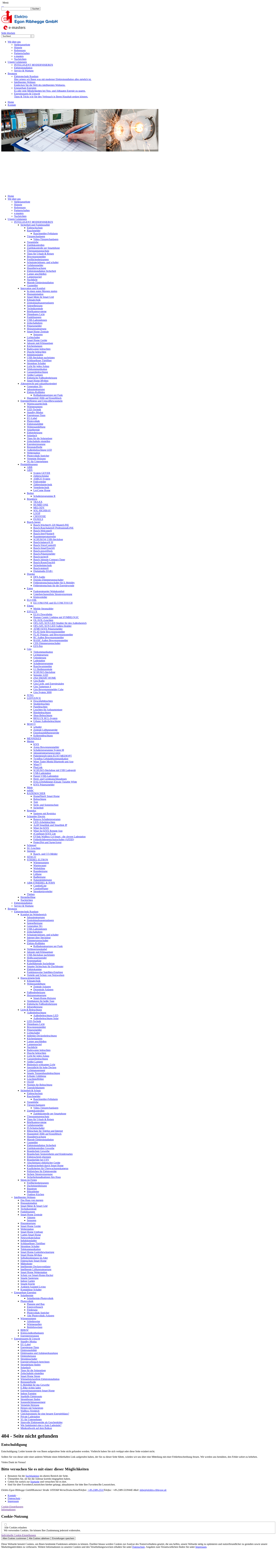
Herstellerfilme (28, 897)
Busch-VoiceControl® (44, 545)
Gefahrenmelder (35, 265)
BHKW (25, 1330)
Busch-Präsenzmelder (44, 553)
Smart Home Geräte (37, 340)
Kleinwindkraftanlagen (32, 1333)
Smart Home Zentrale (38, 331)
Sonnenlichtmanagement (33, 1402)
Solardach (32, 435)
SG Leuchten (33, 848)
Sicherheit (38, 807)
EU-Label (32, 418)
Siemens (31, 851)
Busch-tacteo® (40, 556)
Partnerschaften (22, 53)
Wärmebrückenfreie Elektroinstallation (40, 1379)
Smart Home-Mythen (37, 380)
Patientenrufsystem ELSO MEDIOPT (52, 755)
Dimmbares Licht (36, 314)
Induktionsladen (35, 354)
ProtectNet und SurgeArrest (47, 842)
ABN (30, 470)
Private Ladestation (30, 1416)
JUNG (30, 695)
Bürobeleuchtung (42, 712)
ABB (29, 467)
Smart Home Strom (30, 1376)
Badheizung (39, 877)
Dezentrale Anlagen (43, 989)
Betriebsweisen (34, 1327)
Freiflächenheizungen (38, 259)
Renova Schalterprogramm (46, 819)
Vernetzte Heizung (36, 458)
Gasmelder (32, 285)
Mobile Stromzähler (43, 608)
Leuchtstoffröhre (35, 1079)
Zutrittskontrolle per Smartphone (43, 248)
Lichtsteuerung (40, 654)
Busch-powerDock (43, 551)
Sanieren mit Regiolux (44, 813)
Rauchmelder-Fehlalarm (45, 233)
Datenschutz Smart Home (33, 1260)
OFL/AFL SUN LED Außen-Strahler (52, 626)
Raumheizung (40, 871)
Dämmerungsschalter (37, 940)
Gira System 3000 (42, 692)
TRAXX (37, 501)
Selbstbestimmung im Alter (34, 1258)
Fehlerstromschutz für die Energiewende (53, 585)
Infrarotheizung (34, 1006)
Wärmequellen (34, 1324)
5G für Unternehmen (37, 461)
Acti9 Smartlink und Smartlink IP (50, 825)
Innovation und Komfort (33, 288)
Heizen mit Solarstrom (32, 1408)
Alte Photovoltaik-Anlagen (40, 1315)
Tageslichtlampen (36, 1087)
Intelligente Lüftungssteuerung (36, 1269)
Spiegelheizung (34, 305)
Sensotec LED (40, 675)
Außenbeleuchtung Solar (46, 1018)
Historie (18, 47)
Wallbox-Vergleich (30, 1410)
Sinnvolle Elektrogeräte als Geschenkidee (42, 1422)
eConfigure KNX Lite (44, 833)
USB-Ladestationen (37, 320)
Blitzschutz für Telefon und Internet (45, 1131)
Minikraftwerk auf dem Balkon (36, 1428)
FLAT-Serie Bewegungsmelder (49, 631)
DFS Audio (39, 577)
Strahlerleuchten (41, 703)
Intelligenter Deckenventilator (35, 1266)
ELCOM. (32, 600)
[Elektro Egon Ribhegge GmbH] (29, 22)
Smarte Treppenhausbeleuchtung (43, 1073)
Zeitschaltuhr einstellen (38, 441)
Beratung (12, 73)
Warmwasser (39, 865)
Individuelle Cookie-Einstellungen (18, 1535)
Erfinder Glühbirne (36, 1076)
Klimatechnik (34, 299)
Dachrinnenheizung (37, 1185)
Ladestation (39, 660)
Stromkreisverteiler (42, 891)
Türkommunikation (43, 652)
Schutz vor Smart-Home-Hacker (37, 1275)
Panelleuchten (40, 706)
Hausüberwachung (36, 268)
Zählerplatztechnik (42, 484)
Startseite (34, 1481)
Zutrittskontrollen (35, 245)
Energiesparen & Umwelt (51, 95)
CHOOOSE (39, 516)
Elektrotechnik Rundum (52, 78)
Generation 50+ (35, 386)
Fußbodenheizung (36, 992)
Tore (35, 802)
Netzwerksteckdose (30, 1237)
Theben (31, 894)
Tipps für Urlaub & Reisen (40, 253)
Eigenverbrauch (35, 1307)
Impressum (13, 1501)
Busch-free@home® (43, 533)
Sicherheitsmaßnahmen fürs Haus (44, 1177)
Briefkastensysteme (36, 311)
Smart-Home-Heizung (44, 998)
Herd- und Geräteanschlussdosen (50, 779)
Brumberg (32, 499)
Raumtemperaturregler (44, 536)
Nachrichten (20, 59)
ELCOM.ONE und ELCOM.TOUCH (53, 602)
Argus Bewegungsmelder (46, 747)
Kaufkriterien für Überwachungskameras (47, 1168)
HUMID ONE (40, 504)
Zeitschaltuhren (34, 323)
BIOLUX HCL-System (45, 718)
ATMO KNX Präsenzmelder (48, 628)
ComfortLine (39, 885)
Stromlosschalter (29, 1359)
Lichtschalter (33, 337)
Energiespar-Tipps (36, 415)
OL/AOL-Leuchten (43, 620)
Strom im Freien (29, 1180)
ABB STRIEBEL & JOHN (41, 882)
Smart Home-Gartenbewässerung (37, 1252)
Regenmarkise (34, 960)
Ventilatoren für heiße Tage (40, 1001)
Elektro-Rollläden (36, 392)
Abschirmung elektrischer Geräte (43, 1162)
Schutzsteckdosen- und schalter (43, 262)
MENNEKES (34, 738)
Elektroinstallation (23, 67)
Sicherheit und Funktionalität (35, 224)
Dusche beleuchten (36, 351)
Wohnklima (39, 868)
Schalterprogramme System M (48, 750)
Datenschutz (14, 1498)
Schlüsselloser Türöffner (39, 360)
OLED (30, 1081)
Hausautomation (35, 294)
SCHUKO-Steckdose (44, 672)
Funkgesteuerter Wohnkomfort (48, 591)
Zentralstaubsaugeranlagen (40, 302)
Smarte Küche (28, 1283)
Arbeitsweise (33, 1321)
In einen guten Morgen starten (42, 291)
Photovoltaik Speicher (38, 455)
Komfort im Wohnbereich (33, 914)
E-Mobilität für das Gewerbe (35, 1384)
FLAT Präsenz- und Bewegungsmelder (53, 634)
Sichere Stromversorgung (40, 1174)
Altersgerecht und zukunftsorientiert (39, 383)
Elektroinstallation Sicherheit (41, 271)
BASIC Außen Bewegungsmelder (50, 640)
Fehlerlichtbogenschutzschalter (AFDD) (53, 839)
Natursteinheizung (42, 879)
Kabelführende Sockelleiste (41, 963)
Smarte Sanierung (29, 1278)
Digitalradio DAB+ (43, 571)
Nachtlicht (32, 279)
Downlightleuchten (43, 701)
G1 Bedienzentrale (42, 669)
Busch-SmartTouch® (44, 548)
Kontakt (12, 105)
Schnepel (31, 845)
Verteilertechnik (41, 487)
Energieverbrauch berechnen (35, 1361)
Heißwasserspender (37, 957)
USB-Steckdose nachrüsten (41, 357)
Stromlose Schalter (36, 363)
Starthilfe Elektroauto (31, 1396)
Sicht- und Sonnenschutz (46, 804)
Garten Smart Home (31, 1234)
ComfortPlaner (40, 888)
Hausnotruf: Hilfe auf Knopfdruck (44, 398)
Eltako (30, 605)
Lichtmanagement (36, 1070)
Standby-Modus (35, 412)
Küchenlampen (34, 346)
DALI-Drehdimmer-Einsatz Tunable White (55, 781)
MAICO (31, 724)
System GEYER (41, 473)
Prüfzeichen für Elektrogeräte (42, 1171)
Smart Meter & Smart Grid (40, 297)
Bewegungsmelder (36, 256)
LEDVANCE (34, 698)
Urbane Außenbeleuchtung (47, 721)
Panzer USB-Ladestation (46, 776)
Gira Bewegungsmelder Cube (48, 689)
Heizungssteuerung (36, 328)
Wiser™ (37, 764)
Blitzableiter (33, 1191)
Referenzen (20, 50)
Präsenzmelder (34, 325)
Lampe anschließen (36, 274)
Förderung (32, 1309)
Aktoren (31, 1217)
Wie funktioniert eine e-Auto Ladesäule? (41, 1425)
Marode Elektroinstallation (40, 282)
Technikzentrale (35, 308)
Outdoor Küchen (35, 1194)
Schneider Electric (36, 816)
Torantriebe (32, 242)
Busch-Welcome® (42, 530)
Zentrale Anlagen (42, 986)
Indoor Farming (28, 1393)
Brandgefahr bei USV (38, 1159)
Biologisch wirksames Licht (41, 1064)
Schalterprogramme (43, 663)
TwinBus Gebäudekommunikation (50, 758)
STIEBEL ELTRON (37, 859)
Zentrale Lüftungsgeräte (45, 729)
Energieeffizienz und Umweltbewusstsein (42, 400)
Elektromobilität (35, 424)
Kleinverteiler (40, 597)
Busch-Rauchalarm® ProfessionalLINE (53, 527)
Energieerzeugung (36, 444)
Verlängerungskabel (37, 949)
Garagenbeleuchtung (37, 372)
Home (11, 102)
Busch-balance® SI (43, 542)
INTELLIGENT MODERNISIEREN (33, 64)
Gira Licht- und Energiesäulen (48, 683)
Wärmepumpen (34, 406)
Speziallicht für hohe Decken (41, 1067)
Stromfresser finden (30, 1399)
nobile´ (30, 790)
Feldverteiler (39, 481)
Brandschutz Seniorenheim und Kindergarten (50, 1154)
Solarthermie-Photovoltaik (40, 1298)
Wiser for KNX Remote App (48, 830)
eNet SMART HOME (44, 678)
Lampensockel (34, 276)
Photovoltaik (33, 421)
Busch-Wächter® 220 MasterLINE (51, 525)
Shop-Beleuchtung (42, 715)
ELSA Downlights (42, 614)
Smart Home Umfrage (32, 1232)
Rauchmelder (33, 230)
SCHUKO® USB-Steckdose (48, 539)
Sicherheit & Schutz (31, 1090)
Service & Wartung (24, 70)
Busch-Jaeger (34, 522)
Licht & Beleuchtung (31, 1009)
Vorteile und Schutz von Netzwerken (45, 975)
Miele (30, 787)
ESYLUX (32, 611)
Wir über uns (14, 41)
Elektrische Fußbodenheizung (42, 377)
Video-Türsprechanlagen (45, 239)
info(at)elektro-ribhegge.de (153, 1490)
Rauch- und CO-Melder (45, 854)
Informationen (8, 1509)
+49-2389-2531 (96, 1490)
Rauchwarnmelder (42, 666)
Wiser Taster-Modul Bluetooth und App (53, 761)
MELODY (39, 507)
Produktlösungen (29, 464)
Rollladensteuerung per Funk (48, 395)
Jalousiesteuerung (36, 389)
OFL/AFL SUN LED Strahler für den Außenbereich (60, 623)
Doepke (31, 574)
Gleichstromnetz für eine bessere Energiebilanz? (45, 1413)
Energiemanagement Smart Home (38, 1390)
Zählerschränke (41, 476)
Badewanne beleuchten (38, 349)
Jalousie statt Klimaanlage (40, 343)
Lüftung (37, 874)
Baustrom (32, 1188)
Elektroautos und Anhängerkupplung (39, 1353)
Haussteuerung (28, 1223)
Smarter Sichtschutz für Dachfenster (45, 966)
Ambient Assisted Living (33, 1286)
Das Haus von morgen (32, 1200)
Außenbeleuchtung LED (39, 450)
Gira (29, 649)
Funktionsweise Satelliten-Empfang (45, 972)
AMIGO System (41, 478)
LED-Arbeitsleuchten (44, 822)
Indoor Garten (28, 1281)
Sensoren (38, 334)
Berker (30, 493)
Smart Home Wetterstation (34, 1272)
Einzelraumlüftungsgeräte (46, 732)
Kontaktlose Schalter (31, 1289)
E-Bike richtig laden (31, 1387)
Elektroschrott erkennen (39, 1157)
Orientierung (39, 657)
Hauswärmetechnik (30, 978)
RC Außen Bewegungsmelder (48, 637)
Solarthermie (33, 429)
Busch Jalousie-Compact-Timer (49, 559)
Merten (30, 741)
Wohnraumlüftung (36, 426)
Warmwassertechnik (37, 403)
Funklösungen (34, 317)
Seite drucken (8, 33)
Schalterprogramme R (44, 496)
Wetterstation (33, 452)
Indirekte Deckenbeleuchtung (42, 1035)
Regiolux (31, 810)
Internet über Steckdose (39, 937)
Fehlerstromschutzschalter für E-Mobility (54, 582)
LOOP (36, 513)
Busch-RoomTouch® (44, 562)
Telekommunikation (37, 369)
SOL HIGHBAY (42, 510)
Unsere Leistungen (17, 62)
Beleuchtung (39, 799)
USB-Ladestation (42, 773)
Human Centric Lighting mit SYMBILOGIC (56, 617)
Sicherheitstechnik (42, 565)
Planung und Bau (36, 1304)
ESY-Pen (38, 646)
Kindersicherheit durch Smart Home (45, 1165)
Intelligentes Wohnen (39, 83)
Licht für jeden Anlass (38, 366)
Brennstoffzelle (34, 447)
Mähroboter (26, 1263)
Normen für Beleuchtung (39, 1084)
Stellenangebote (22, 44)
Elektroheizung (34, 432)
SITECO (31, 856)
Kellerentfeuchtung (43, 735)
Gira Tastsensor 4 (42, 686)
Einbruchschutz (35, 227)
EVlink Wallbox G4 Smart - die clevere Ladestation (59, 836)
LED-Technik (34, 409)
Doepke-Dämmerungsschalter (48, 579)
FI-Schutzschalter (36, 1128)
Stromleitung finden (31, 1364)
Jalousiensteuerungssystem (46, 753)
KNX (36, 744)
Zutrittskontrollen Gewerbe (40, 1148)
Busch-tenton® (41, 568)
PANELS (38, 519)
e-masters (19, 56)
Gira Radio (39, 680)
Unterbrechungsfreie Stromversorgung (52, 594)
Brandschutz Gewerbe (38, 1151)
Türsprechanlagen (36, 236)
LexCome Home (41, 490)
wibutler (37, 727)
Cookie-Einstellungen (12, 1506)
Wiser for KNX (41, 828)
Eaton (30, 588)
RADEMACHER (36, 793)
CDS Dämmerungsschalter (46, 643)
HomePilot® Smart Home (46, 796)
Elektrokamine (34, 969)
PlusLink (37, 767)
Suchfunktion (32, 1476)
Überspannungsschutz (38, 250)
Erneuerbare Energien (50, 89)
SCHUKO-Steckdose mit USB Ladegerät (54, 770)
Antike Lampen (35, 375)
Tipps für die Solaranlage (39, 438)
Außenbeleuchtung (36, 1012)
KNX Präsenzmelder (44, 784)
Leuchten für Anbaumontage (47, 709)
